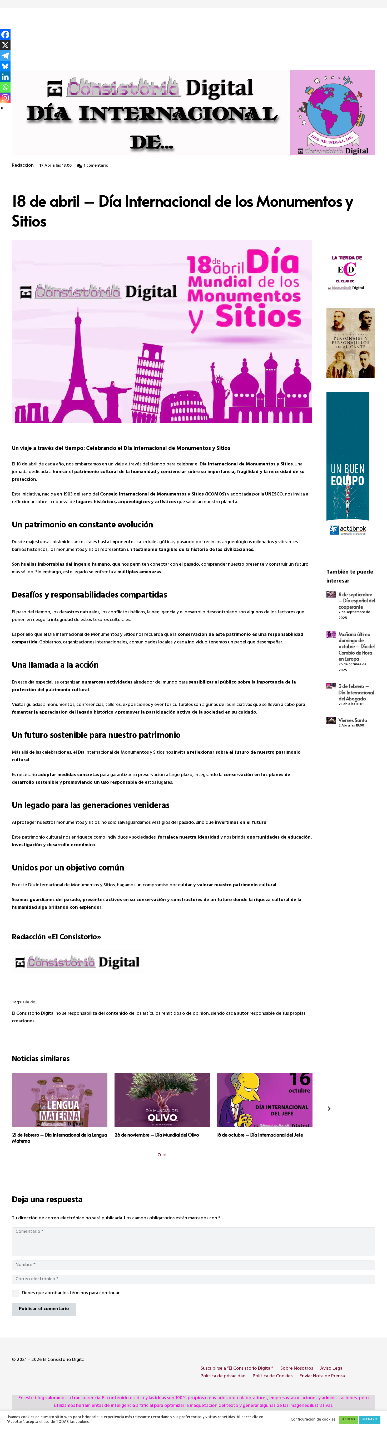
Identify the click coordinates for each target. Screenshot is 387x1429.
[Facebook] (5, 34)
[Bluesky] (5, 66)
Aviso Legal (332, 1368)
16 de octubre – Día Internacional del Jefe (260, 1134)
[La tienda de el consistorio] (350, 274)
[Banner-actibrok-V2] (350, 466)
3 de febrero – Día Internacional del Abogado (356, 692)
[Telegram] (5, 55)
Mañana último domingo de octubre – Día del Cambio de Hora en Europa (357, 646)
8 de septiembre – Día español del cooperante (357, 600)
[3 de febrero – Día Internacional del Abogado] (331, 686)
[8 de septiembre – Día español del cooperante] (331, 594)
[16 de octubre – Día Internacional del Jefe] (264, 1100)
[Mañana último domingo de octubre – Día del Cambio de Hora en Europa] (331, 634)
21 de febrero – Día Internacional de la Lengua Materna (59, 1137)
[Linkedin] (5, 76)
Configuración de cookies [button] (313, 1420)
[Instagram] (5, 98)
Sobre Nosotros (296, 1368)
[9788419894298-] (350, 343)
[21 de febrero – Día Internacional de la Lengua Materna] (59, 1100)
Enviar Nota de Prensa (322, 1376)
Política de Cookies (272, 1376)
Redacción (23, 166)
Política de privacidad (223, 1376)
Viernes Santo (353, 720)
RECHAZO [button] (370, 1420)
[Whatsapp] (5, 87)
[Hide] (2, 108)
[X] (5, 45)
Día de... (30, 1003)
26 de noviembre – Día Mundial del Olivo (157, 1134)
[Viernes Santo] (331, 720)
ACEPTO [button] (348, 1420)
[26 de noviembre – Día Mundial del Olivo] (162, 1100)
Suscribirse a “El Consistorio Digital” (237, 1368)
